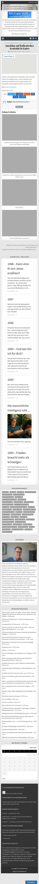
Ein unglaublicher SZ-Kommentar (11, 624)
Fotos (6, 507)
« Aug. (3, 778)
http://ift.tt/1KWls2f (10, 87)
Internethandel (29, 509)
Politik (20, 43)
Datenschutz (19, 494)
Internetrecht (8, 512)
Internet (17, 509)
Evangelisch (7, 502)
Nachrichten (14, 43)
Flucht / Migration (21, 504)
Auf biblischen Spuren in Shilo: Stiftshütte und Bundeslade (18, 663)
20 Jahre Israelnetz (7, 702)
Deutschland (8, 497)
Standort (27, 524)
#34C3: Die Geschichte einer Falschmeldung (14, 737)
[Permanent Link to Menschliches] (19, 192)
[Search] (30, 38)
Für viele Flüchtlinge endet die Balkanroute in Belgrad (17, 653)
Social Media (20, 522)
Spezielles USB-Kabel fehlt (9, 729)
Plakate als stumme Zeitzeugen (11, 696)
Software (7, 524)
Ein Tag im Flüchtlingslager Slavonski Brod (14, 726)
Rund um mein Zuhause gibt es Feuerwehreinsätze (16, 676)
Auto (5, 492)
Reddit (27, 94)
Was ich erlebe (17, 529)
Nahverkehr (20, 519)
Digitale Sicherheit (9, 499)
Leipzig (6, 517)
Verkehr (6, 529)
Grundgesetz (23, 34)
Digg (16, 97)
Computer (7, 494)
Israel (19, 512)
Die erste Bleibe (6, 699)
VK (33, 94)
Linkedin (23, 97)
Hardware (7, 509)
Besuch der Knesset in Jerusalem (11, 705)
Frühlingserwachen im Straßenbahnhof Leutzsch (15, 713)
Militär (23, 517)
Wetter (28, 529)
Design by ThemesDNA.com (19, 871)
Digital (18, 497)
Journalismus (29, 512)
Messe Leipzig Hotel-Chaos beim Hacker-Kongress (16, 686)
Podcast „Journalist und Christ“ (11, 813)
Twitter (12, 94)
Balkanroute (17, 589)
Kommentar (16, 514)
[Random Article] (33, 38)
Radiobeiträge (8, 522)
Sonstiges (17, 524)
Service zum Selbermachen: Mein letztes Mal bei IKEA (17, 732)
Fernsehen (28, 502)
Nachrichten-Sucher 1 (15, 51)
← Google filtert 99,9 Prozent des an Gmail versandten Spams (18, 249)
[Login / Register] (36, 38)
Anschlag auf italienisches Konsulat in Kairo (19, 47)
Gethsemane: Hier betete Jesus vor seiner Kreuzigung (17, 642)
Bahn (13, 492)
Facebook (19, 94)
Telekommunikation (10, 527)
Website (20, 107)
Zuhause (4, 650)
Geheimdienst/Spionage (19, 507)
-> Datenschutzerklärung (9, 835)
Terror (25, 43)
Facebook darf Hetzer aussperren (19, 238)
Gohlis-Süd (9, 793)
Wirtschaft (7, 532)
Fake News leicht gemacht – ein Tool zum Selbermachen (18, 619)
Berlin (20, 492)
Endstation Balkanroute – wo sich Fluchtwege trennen (17, 721)
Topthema (30, 43)
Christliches (30, 492)
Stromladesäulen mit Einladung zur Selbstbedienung (17, 668)
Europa (22, 499)
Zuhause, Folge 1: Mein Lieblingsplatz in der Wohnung (17, 691)
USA (31, 527)
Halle (31, 507)
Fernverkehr (8, 504)
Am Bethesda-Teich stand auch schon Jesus (14, 673)
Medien (14, 517)
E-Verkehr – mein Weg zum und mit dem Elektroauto (17, 822)
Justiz (8, 43)
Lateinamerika (27, 514)
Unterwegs (23, 527)
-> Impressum (6, 838)
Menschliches (19, 207)
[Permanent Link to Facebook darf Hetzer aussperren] (19, 223)
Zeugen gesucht (6, 647)
